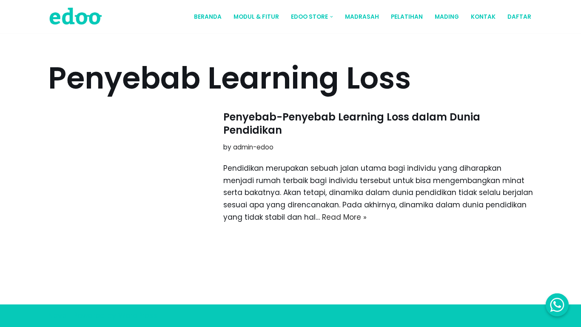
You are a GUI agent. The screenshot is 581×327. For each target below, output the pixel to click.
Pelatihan (407, 17)
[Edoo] (78, 17)
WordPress (137, 315)
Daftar (519, 17)
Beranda (208, 17)
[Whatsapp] (557, 304)
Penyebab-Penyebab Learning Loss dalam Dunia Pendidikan (351, 123)
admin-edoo (253, 147)
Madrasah (362, 17)
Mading (447, 17)
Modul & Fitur (256, 17)
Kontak (483, 17)
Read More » (344, 217)
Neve (57, 315)
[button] (331, 16)
